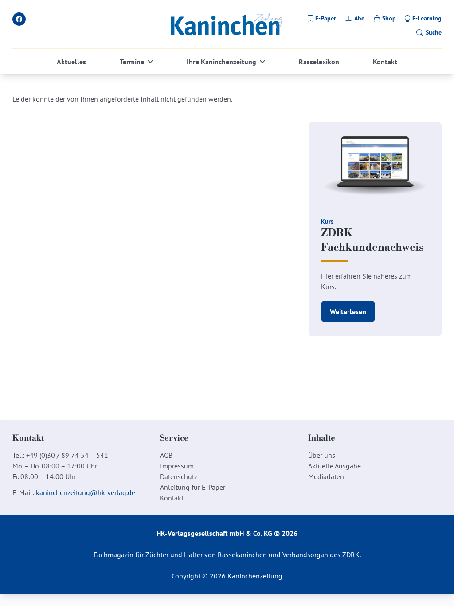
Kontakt (385, 61)
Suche (434, 32)
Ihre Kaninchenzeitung (221, 61)
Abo (359, 18)
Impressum (177, 465)
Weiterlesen (348, 311)
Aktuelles (71, 61)
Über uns (321, 455)
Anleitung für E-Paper (192, 487)
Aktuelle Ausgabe (334, 465)
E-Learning (427, 18)
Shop (389, 18)
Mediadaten (326, 476)
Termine (132, 61)
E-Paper (325, 18)
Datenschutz (178, 476)
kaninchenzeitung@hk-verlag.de (85, 492)
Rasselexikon (319, 61)
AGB (166, 455)
